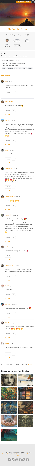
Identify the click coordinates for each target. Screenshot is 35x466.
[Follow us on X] (27, 460)
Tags (23, 454)
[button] (9, 96)
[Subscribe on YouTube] (16, 460)
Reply (8, 92)
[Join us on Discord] (9, 459)
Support (17, 455)
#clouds (4, 68)
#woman (30, 68)
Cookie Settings (16, 454)
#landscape (10, 68)
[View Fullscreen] (32, 23)
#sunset (25, 68)
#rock (15, 68)
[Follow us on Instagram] (23, 460)
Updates (29, 454)
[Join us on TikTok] (13, 459)
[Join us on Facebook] (20, 460)
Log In (30, 364)
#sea (20, 68)
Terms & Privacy (6, 454)
